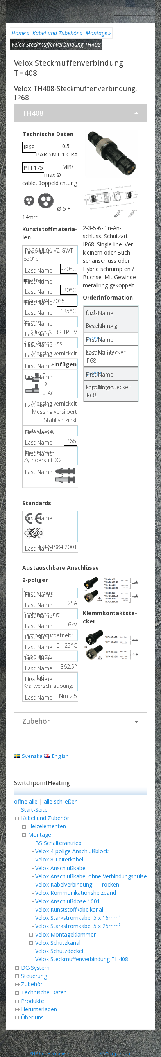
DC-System (35, 967)
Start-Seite (34, 809)
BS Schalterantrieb (58, 843)
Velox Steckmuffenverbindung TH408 (81, 959)
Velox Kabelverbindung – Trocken (77, 884)
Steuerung (34, 976)
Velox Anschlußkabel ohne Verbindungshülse (91, 876)
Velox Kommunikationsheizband (75, 892)
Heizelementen (47, 826)
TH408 (32, 113)
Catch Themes (98, 1043)
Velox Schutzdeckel (59, 951)
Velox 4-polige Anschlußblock (72, 851)
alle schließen (61, 801)
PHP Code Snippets (49, 1053)
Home (20, 33)
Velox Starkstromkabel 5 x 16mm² (78, 917)
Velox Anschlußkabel (61, 868)
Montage (98, 33)
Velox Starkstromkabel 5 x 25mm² (78, 926)
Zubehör (36, 721)
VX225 (93, 339)
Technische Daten (44, 992)
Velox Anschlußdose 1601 (67, 901)
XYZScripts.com (115, 1053)
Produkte (32, 1001)
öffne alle (26, 801)
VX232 (93, 374)
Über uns (32, 1017)
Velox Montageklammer (65, 934)
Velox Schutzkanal (57, 942)
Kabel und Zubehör (57, 33)
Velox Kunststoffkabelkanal (69, 909)
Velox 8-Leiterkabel (59, 859)
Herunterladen (39, 1009)
